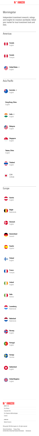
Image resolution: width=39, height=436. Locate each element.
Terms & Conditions (7, 429)
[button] (13, 431)
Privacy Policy (17, 429)
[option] (19, 408)
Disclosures (28, 431)
